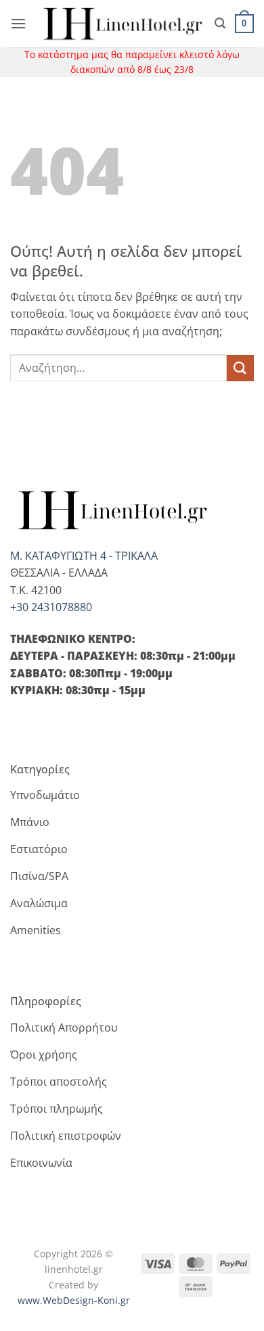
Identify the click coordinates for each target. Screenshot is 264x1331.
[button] (18, 23)
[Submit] (240, 368)
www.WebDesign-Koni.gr (74, 1300)
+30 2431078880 (51, 607)
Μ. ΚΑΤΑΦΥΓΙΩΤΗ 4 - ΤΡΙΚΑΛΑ (84, 555)
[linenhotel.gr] (120, 23)
